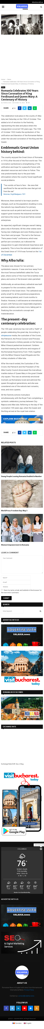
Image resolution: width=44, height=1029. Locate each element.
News (3, 87)
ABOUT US (22, 983)
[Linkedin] (18, 1008)
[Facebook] (6, 1008)
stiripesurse (6, 335)
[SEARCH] (40, 611)
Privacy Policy (29, 990)
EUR (13, 764)
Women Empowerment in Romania (15, 545)
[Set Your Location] (41, 849)
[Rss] (36, 1008)
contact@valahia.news (26, 996)
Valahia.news (7, 103)
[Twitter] (12, 1008)
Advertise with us (37, 2)
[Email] (30, 1008)
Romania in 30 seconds (13, 692)
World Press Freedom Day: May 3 (14, 511)
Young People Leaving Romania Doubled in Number (21, 476)
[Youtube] (24, 1008)
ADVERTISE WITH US (11, 620)
